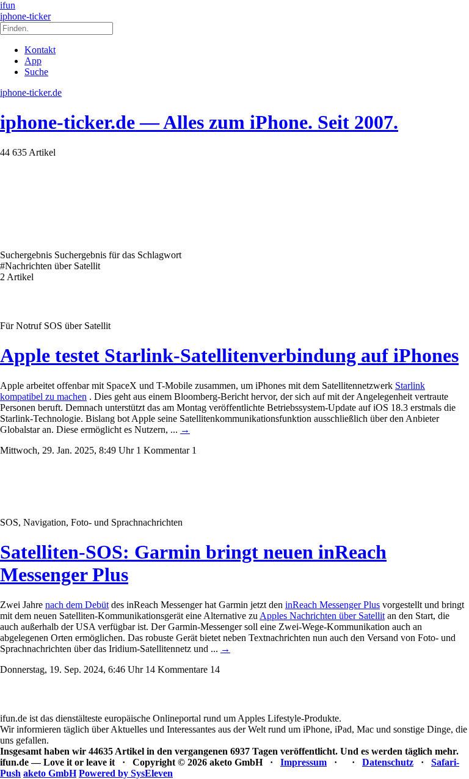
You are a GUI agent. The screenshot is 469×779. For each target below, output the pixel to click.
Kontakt (40, 50)
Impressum (303, 762)
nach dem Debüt (77, 605)
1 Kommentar (162, 450)
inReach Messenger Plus (332, 605)
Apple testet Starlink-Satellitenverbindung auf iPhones (229, 355)
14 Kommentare (176, 669)
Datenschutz (387, 762)
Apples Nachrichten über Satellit (322, 616)
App (33, 61)
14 (215, 669)
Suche (36, 72)
